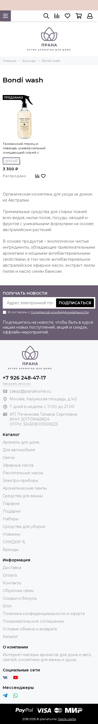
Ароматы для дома (21, 442)
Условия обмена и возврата (30, 629)
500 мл (11, 161)
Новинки (11, 534)
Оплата (10, 575)
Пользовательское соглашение (33, 621)
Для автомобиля (19, 449)
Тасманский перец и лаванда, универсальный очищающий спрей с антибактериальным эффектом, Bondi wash (24, 148)
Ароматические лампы (25, 488)
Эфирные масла (18, 465)
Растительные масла (23, 472)
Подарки (11, 511)
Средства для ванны (23, 495)
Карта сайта (67, 719)
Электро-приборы (20, 480)
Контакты (12, 583)
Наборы (11, 518)
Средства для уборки (24, 526)
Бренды (11, 549)
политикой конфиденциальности (60, 312)
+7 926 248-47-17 (24, 378)
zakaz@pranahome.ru (30, 391)
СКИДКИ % (14, 541)
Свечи (9, 457)
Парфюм (11, 503)
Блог (7, 606)
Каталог (10, 636)
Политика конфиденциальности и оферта (44, 613)
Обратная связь (18, 590)
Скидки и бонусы (20, 598)
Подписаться (75, 302)
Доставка (12, 567)
